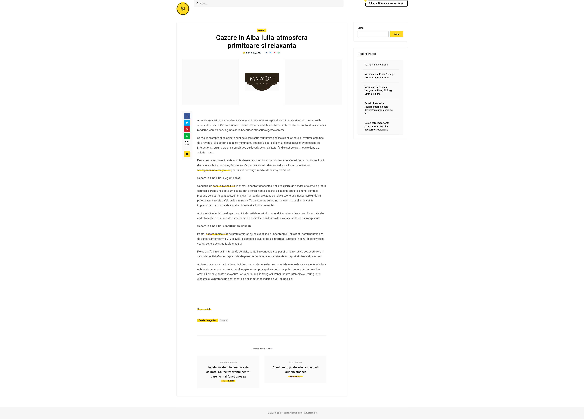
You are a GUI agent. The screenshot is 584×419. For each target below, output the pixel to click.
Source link (204, 309)
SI (183, 8)
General (261, 30)
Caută (360, 28)
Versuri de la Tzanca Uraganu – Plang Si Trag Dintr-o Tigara (378, 90)
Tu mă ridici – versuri (376, 64)
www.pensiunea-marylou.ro (213, 170)
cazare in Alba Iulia (224, 185)
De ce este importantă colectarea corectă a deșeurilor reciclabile (377, 126)
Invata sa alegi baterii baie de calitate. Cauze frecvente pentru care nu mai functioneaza (228, 372)
